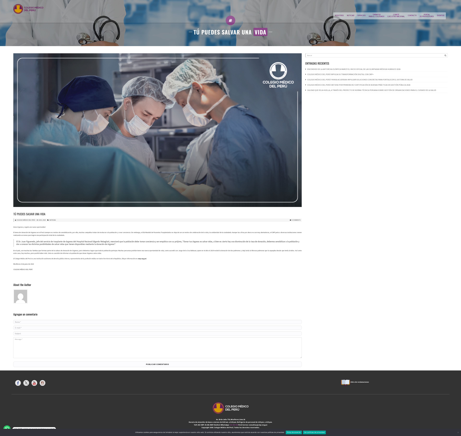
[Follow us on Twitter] (26, 383)
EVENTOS (440, 15)
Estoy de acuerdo (294, 432)
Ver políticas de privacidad (314, 432)
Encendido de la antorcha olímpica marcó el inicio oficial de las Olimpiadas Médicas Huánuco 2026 (353, 69)
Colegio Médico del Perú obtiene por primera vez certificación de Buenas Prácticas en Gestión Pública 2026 (358, 85)
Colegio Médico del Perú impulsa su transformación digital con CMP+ (340, 74)
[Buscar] (446, 55)
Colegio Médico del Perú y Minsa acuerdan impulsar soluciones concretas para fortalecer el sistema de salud (359, 79)
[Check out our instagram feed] (42, 383)
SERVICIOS (361, 15)
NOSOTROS (339, 15)
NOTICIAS (350, 15)
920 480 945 (234, 425)
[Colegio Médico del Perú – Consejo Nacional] (28, 9)
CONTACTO (412, 15)
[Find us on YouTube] (34, 383)
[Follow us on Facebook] (18, 383)
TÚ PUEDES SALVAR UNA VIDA (29, 214)
